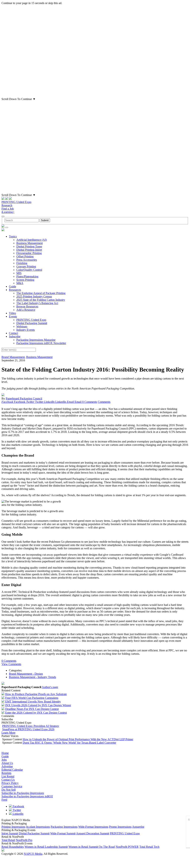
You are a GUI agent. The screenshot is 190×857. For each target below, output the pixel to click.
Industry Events (25, 329)
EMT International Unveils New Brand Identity (33, 701)
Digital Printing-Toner (29, 246)
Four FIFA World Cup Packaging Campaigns (31, 697)
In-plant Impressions (38, 826)
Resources (15, 289)
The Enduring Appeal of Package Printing (40, 293)
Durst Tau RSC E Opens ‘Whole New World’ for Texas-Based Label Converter (69, 742)
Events (13, 316)
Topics (13, 236)
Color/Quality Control (29, 269)
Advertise (7, 766)
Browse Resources (27, 306)
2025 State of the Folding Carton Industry (40, 299)
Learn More (8, 732)
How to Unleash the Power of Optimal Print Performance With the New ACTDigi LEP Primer (78, 739)
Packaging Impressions (64, 826)
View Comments (11, 664)
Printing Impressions (13, 826)
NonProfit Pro (24, 840)
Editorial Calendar (12, 769)
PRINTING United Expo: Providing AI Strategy (30, 726)
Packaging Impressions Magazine (35, 339)
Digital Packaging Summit (31, 323)
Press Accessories (26, 259)
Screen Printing (25, 279)
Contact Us (8, 779)
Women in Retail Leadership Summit (46, 846)
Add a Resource (25, 309)
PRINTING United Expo (16, 202)
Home (5, 753)
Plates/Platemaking (27, 276)
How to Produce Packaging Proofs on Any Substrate (36, 694)
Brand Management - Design (26, 673)
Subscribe (14, 336)
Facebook (18, 806)
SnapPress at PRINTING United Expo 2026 (28, 729)
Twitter (16, 810)
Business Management (29, 243)
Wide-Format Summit (63, 833)
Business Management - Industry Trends (32, 677)
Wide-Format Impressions (93, 826)
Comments (104, 401)
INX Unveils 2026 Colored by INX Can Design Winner (38, 705)
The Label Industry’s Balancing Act (37, 303)
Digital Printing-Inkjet (29, 249)
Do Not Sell (8, 789)
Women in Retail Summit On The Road (91, 846)
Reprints (6, 773)
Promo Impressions (120, 826)
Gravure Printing (26, 266)
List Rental (7, 776)
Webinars (21, 326)
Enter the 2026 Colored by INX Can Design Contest (36, 712)
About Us (7, 763)
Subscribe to (22, 793)
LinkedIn (17, 813)
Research (6, 205)
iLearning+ (7, 212)
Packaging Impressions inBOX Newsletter (41, 343)
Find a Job (7, 208)
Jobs (4, 759)
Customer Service (11, 786)
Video (12, 313)
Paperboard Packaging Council (24, 398)
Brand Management (13, 357)
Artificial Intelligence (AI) (31, 239)
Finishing (21, 263)
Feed (4, 799)
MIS (19, 273)
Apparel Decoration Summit (92, 833)
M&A (19, 283)
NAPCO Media (33, 853)
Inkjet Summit (9, 833)
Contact (13, 333)
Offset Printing (25, 256)
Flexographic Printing (29, 253)
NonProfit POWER (127, 846)
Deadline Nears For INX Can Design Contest (32, 708)
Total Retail (8, 840)
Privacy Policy (10, 783)
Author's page (50, 687)
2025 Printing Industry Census (34, 296)
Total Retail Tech (149, 846)
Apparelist (138, 826)
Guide (12, 286)
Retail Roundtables (12, 846)
